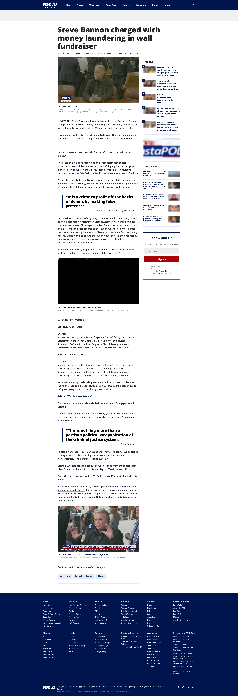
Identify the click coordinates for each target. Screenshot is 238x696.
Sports (150, 601)
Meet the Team (153, 651)
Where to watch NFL (181, 636)
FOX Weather (74, 623)
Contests (150, 648)
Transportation (101, 605)
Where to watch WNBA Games (182, 667)
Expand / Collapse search (193, 5)
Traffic (98, 601)
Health (72, 633)
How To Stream (153, 636)
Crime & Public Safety (51, 614)
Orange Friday (100, 651)
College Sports (153, 626)
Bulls (149, 611)
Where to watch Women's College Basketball (183, 662)
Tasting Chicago (101, 645)
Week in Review (101, 639)
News (101, 576)
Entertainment (181, 601)
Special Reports (49, 620)
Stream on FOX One (184, 633)
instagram (183, 687)
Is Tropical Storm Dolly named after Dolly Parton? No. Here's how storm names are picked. (154, 185)
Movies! (176, 617)
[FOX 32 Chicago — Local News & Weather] (51, 5)
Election (124, 605)
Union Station (100, 623)
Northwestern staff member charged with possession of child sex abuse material (154, 196)
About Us (152, 633)
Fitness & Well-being (77, 645)
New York (69, 53)
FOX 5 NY (61, 53)
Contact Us (151, 645)
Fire (148, 620)
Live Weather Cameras (78, 605)
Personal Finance (49, 648)
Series (98, 633)
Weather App (74, 617)
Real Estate (47, 651)
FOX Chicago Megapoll (52, 623)
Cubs (149, 614)
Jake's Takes (178, 605)
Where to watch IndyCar (183, 653)
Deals (45, 642)
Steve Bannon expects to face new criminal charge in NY (83, 554)
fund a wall (75, 169)
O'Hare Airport (100, 617)
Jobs (44, 645)
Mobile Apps (152, 639)
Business (46, 636)
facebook (178, 687)
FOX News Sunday (50, 626)
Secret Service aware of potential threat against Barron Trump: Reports (152, 219)
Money (46, 633)
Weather (73, 601)
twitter (188, 687)
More (167, 5)
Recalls (71, 651)
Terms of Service (163, 273)
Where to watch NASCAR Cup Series (183, 649)
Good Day (47, 617)
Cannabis (72, 642)
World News (47, 611)
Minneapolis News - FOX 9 (131, 647)
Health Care (73, 648)
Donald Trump (127, 614)
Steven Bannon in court (68, 106)
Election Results (127, 608)
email (193, 687)
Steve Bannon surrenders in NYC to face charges (79, 307)
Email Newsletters (154, 642)
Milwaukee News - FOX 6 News (131, 637)
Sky (148, 623)
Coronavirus (73, 639)
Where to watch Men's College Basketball (182, 657)
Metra (97, 614)
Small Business (49, 654)
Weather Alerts (75, 608)
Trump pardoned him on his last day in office (88, 469)
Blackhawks (152, 608)
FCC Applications (154, 663)
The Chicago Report (129, 611)
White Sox (151, 617)
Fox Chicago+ (178, 611)
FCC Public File (153, 660)
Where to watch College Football (182, 640)
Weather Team (75, 614)
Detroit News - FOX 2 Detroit (129, 643)
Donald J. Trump (84, 576)
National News (49, 608)
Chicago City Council (129, 623)
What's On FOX (179, 608)
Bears (149, 605)
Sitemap (150, 666)
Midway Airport (101, 620)
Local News (47, 605)
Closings (72, 611)
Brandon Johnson (128, 620)
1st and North (100, 636)
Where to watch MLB (181, 645)
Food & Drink (178, 614)
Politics (125, 601)
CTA (96, 611)
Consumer (47, 639)
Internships (151, 657)
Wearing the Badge (102, 642)
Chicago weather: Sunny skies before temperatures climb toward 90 (155, 173)
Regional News (129, 633)
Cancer (71, 636)
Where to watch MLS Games (181, 672)
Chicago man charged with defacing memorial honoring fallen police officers (154, 208)
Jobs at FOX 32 (153, 654)
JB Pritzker (125, 617)
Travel (97, 608)
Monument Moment (103, 648)
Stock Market (48, 657)
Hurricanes (73, 620)
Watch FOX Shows (180, 620)
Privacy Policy (164, 271)
